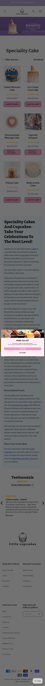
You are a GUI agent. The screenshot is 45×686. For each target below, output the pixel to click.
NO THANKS (22, 352)
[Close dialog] (43, 331)
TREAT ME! (22, 348)
